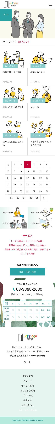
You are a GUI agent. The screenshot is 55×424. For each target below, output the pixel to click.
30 (21, 191)
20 (47, 178)
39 (37, 198)
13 (47, 171)
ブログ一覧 (27, 395)
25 (34, 184)
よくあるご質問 (27, 390)
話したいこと (10, 66)
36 (18, 198)
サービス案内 (27, 386)
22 (14, 184)
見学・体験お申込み (27, 410)
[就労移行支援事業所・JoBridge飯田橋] (11, 4)
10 (27, 171)
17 (27, 178)
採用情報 (27, 400)
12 (40, 171)
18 (34, 178)
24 (27, 184)
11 (34, 171)
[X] (25, 362)
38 (31, 198)
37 (24, 198)
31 (27, 191)
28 (8, 191)
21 (8, 184)
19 (40, 178)
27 (47, 184)
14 (8, 178)
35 (11, 198)
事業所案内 (27, 376)
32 (34, 191)
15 (14, 178)
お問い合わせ (27, 405)
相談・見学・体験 (27, 272)
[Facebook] (29, 362)
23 (21, 184)
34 (47, 191)
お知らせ (27, 381)
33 (40, 191)
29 (14, 191)
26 (40, 184)
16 (21, 178)
